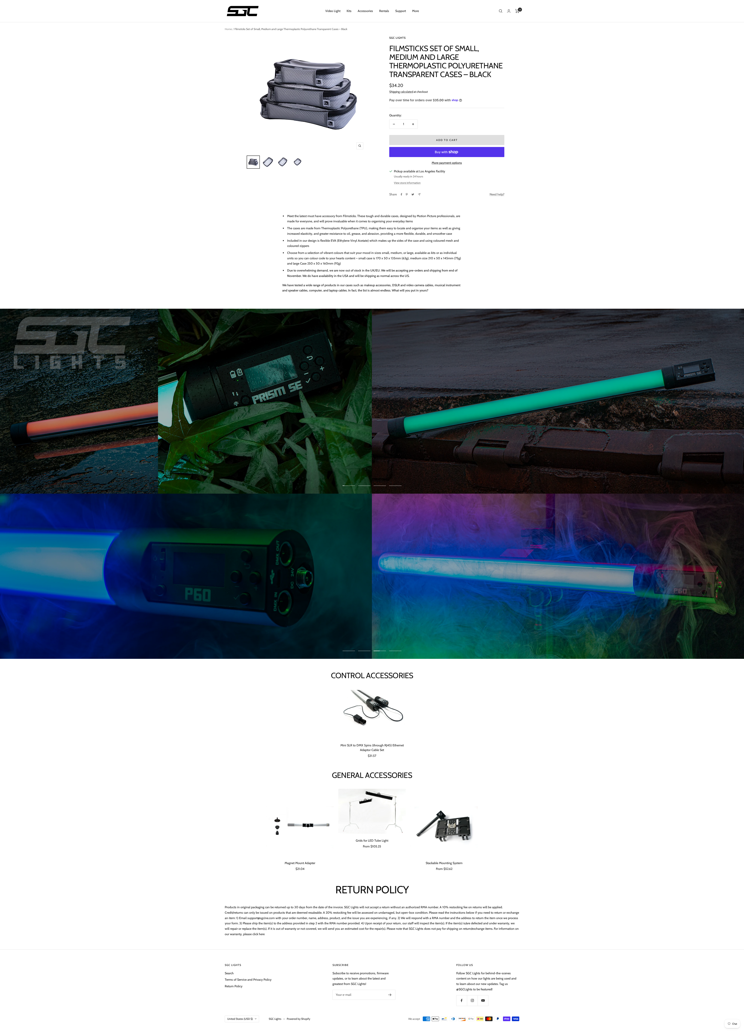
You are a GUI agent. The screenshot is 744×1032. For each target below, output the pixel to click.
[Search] (500, 11)
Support (400, 11)
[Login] (509, 11)
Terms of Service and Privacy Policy (248, 979)
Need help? (497, 194)
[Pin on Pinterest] (407, 194)
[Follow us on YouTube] (483, 1000)
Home (228, 29)
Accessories (365, 11)
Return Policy (233, 986)
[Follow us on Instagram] (472, 1000)
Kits (349, 11)
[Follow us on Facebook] (461, 1000)
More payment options (447, 163)
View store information (407, 183)
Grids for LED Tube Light (372, 840)
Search (229, 973)
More (415, 11)
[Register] (390, 994)
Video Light (332, 11)
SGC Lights (397, 38)
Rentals (384, 11)
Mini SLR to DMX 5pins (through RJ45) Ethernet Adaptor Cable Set (372, 747)
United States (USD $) (240, 1019)
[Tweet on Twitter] (412, 194)
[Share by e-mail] (419, 194)
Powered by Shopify (298, 1019)
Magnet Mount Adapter (300, 863)
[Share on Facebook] (401, 194)
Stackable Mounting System (444, 863)
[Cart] (517, 11)
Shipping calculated (401, 92)
